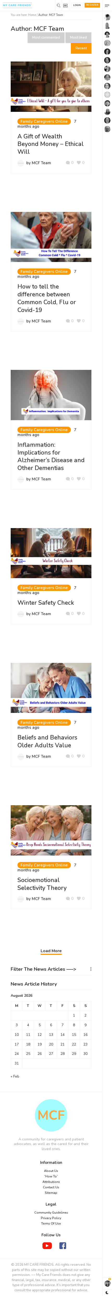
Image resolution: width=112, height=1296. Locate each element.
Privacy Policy (51, 1218)
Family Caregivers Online (44, 121)
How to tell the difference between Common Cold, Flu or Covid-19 (46, 298)
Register (92, 5)
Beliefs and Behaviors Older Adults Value (47, 741)
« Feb (15, 1076)
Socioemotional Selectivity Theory (42, 884)
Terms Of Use (51, 1223)
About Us (51, 1171)
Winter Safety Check (45, 603)
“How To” (51, 1176)
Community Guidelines (51, 1213)
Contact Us (51, 1187)
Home (32, 15)
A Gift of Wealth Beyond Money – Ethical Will (50, 144)
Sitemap (51, 1193)
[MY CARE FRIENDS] (51, 1115)
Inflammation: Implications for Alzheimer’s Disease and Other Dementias (51, 456)
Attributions (51, 1182)
